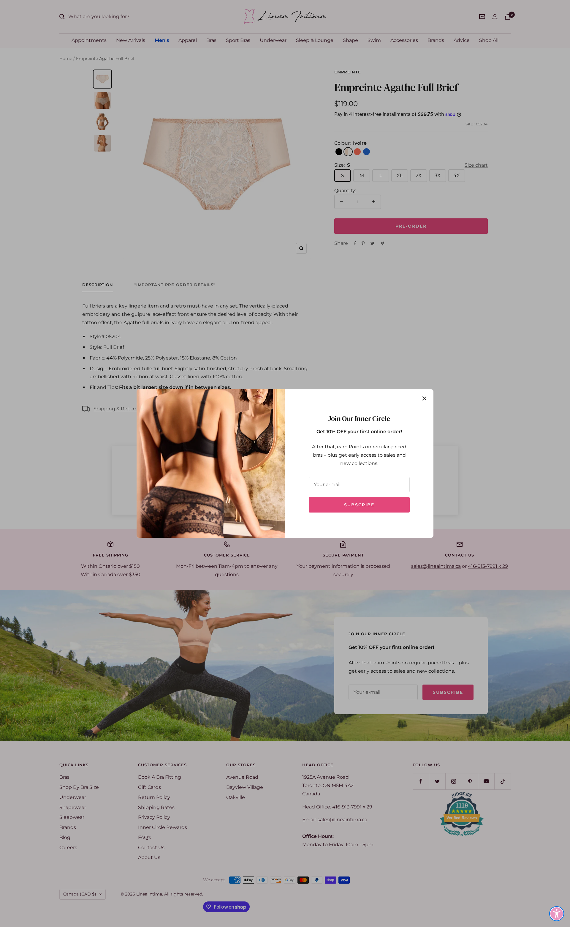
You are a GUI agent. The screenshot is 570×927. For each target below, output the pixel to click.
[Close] (424, 398)
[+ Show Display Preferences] (556, 913)
